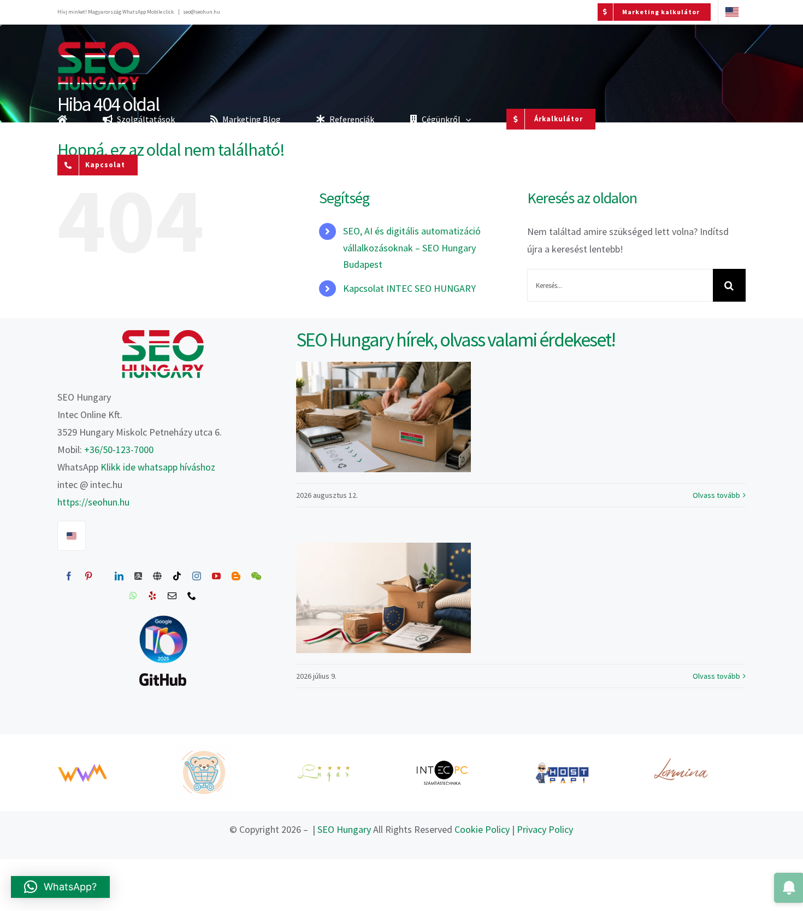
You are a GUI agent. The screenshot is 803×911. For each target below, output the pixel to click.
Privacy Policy (545, 829)
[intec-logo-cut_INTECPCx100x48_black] (442, 764)
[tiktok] (177, 576)
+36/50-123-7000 (118, 449)
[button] (60, 887)
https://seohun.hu (93, 502)
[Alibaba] (138, 576)
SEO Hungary (344, 829)
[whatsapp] (133, 595)
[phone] (191, 595)
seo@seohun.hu (201, 11)
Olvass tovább (716, 495)
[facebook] (68, 576)
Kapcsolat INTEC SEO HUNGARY (409, 288)
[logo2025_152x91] (162, 333)
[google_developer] (163, 615)
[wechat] (256, 576)
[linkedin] (119, 576)
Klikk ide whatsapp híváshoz (158, 467)
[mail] (172, 595)
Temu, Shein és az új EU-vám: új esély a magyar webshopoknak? (383, 597)
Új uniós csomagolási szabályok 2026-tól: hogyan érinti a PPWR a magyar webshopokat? (383, 417)
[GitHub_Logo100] (162, 673)
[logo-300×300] (203, 750)
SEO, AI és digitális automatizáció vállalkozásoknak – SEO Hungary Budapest (412, 248)
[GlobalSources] (157, 576)
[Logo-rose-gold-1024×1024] (681, 750)
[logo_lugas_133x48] (323, 767)
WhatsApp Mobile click (148, 11)
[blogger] (236, 576)
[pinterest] (88, 576)
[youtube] (216, 576)
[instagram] (196, 576)
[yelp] (152, 595)
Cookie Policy (482, 829)
